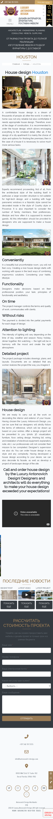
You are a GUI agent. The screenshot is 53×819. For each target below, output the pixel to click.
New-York (31, 811)
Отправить (26, 718)
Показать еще (9, 605)
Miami (14, 811)
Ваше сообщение (11, 692)
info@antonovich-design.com (26, 759)
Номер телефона (11, 657)
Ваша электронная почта (15, 669)
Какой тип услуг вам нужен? (16, 680)
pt (43, 12)
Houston (40, 72)
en (44, 6)
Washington (22, 811)
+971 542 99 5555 (26, 744)
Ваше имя (7, 645)
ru (44, 15)
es (43, 9)
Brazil (38, 811)
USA (26, 805)
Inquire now (44, 2)
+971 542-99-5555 (11, 2)
